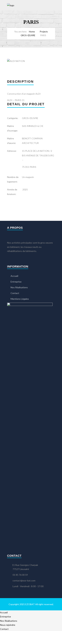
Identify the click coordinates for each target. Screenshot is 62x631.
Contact (15, 293)
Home (32, 31)
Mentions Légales (20, 298)
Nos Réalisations (19, 287)
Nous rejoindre (7, 624)
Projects (44, 31)
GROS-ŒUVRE (28, 35)
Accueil (14, 275)
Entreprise (16, 281)
